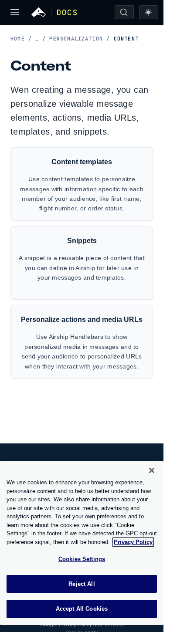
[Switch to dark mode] (148, 12)
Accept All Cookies (82, 608)
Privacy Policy (133, 542)
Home (21, 38)
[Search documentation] (124, 12)
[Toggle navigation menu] (14, 12)
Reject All (81, 584)
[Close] (151, 470)
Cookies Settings (81, 559)
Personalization (79, 38)
